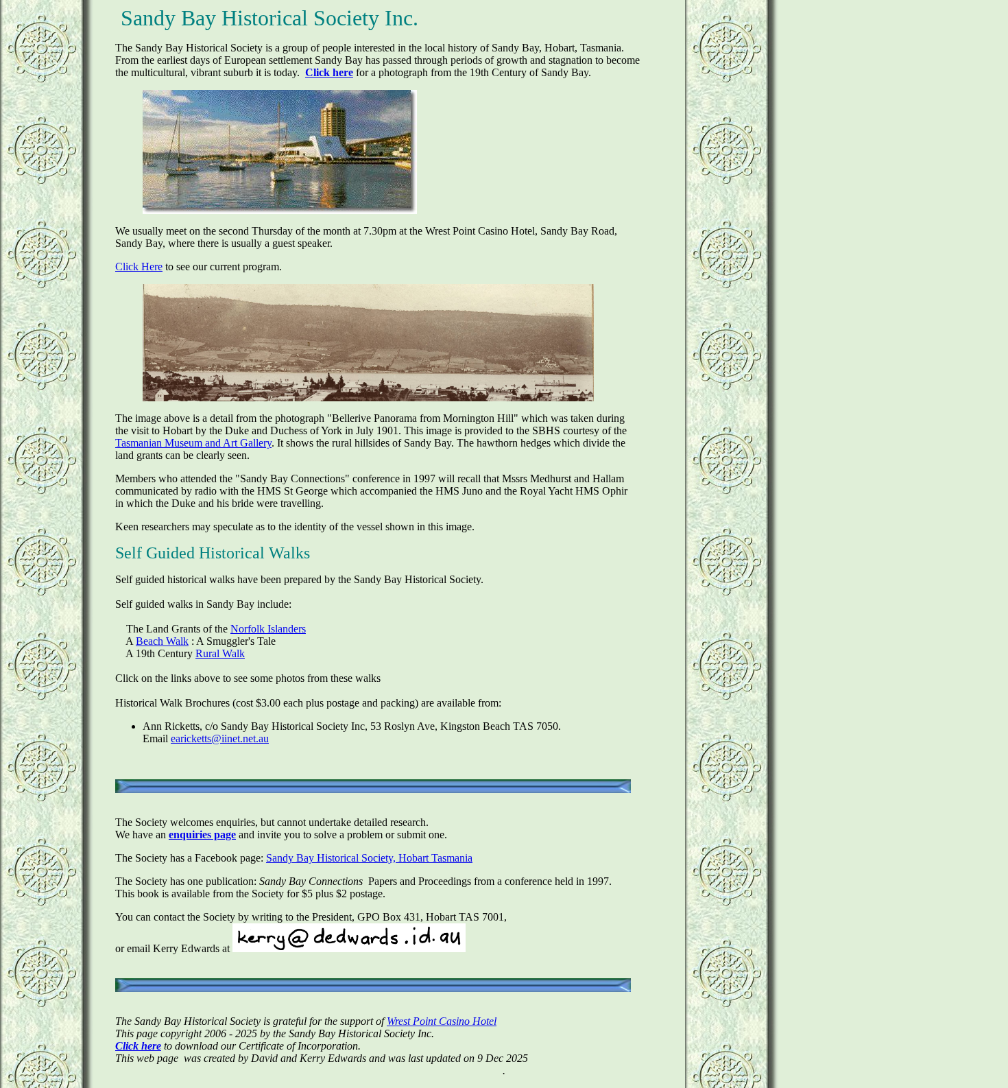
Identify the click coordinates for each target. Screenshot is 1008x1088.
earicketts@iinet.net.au (220, 738)
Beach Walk (162, 641)
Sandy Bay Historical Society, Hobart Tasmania (369, 858)
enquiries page (202, 834)
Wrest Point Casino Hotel (441, 1021)
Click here (329, 72)
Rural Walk (220, 653)
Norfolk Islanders (268, 629)
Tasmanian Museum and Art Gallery (193, 443)
